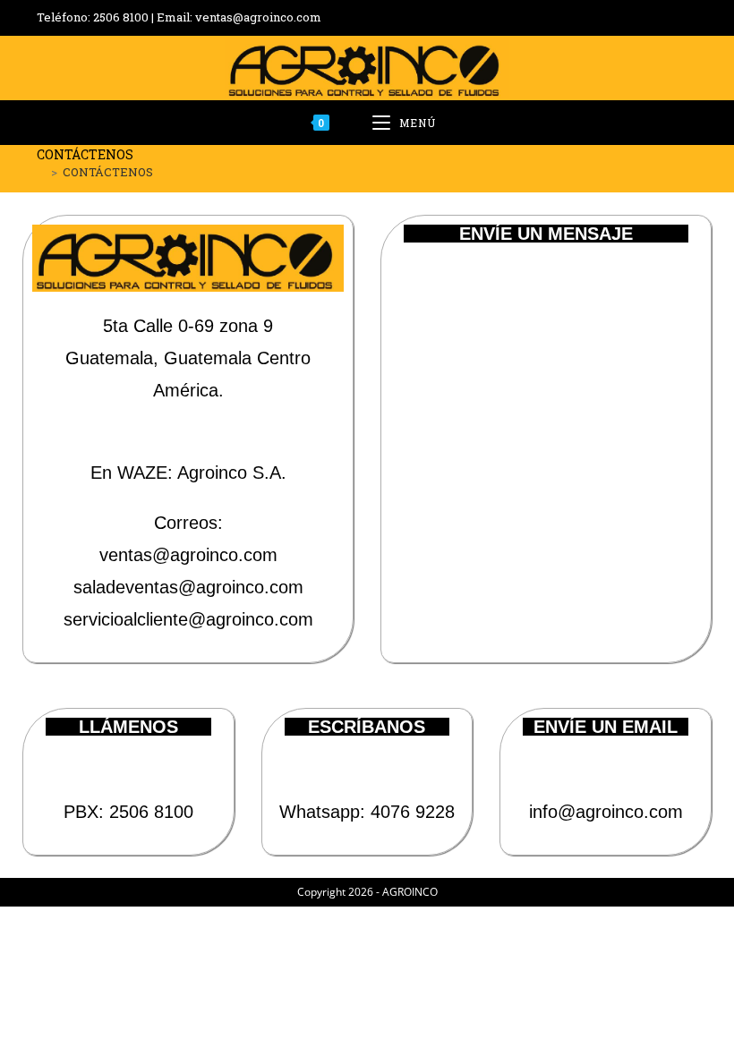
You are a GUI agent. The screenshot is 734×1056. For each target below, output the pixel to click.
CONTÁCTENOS (108, 172)
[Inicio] (41, 172)
